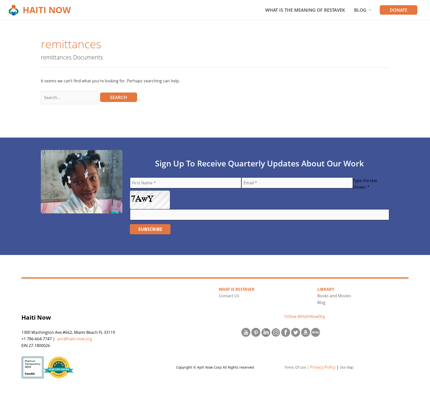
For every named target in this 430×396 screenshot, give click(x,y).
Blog (360, 10)
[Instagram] (276, 332)
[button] (398, 10)
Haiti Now (47, 10)
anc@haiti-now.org (74, 339)
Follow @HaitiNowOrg (304, 316)
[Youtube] (246, 332)
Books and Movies (334, 295)
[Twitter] (296, 332)
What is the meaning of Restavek (305, 10)
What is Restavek (237, 289)
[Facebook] (286, 332)
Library (325, 289)
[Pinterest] (256, 332)
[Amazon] (306, 332)
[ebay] (316, 332)
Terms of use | (297, 367)
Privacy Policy (322, 367)
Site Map (346, 367)
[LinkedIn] (266, 332)
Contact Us (229, 295)
